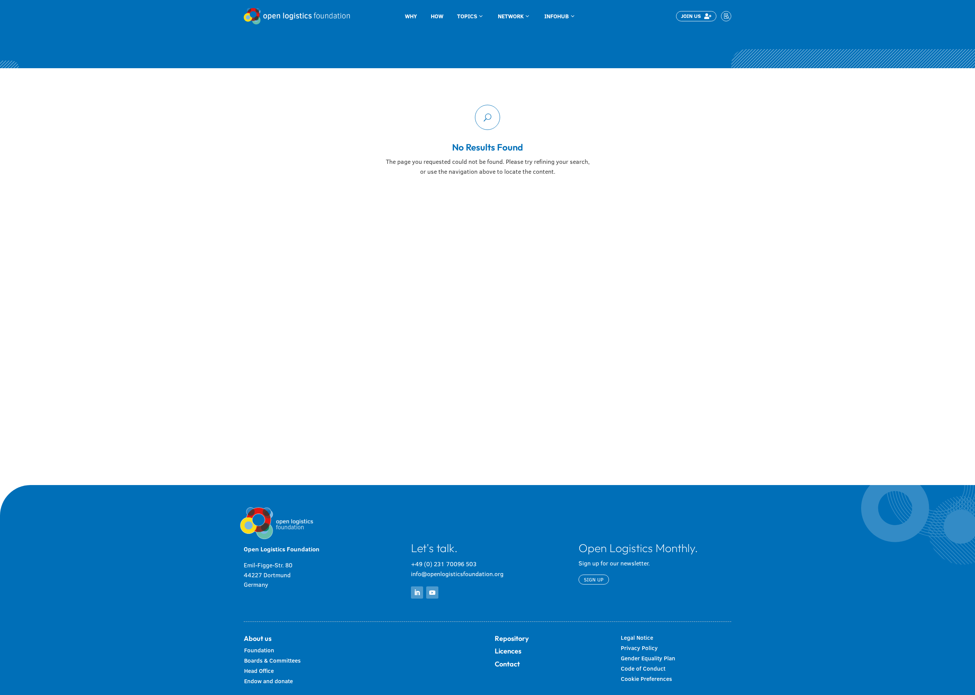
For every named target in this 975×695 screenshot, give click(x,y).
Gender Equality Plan (648, 658)
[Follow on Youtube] (432, 592)
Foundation (259, 650)
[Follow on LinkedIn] (417, 592)
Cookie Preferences (646, 679)
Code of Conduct (643, 669)
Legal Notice (637, 638)
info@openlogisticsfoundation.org (457, 574)
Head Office (259, 671)
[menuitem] (411, 16)
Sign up (594, 579)
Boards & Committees (272, 661)
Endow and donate (268, 681)
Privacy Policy (639, 648)
